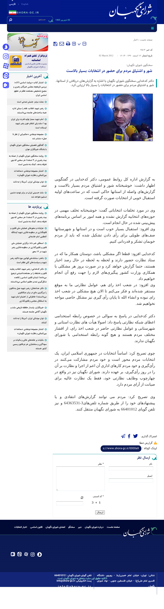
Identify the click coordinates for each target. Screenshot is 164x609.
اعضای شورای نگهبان (55, 527)
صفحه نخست (146, 40)
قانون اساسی (36, 527)
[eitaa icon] (5, 76)
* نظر (101, 463)
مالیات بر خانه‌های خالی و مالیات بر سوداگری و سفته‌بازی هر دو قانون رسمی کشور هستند (30, 344)
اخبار (135, 40)
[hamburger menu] (152, 28)
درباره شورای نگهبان (94, 527)
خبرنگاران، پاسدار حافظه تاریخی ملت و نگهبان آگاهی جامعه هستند (29, 309)
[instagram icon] (5, 56)
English (24, 4)
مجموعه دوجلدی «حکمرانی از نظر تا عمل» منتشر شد (30, 136)
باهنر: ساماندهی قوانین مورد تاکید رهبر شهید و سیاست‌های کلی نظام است (28, 260)
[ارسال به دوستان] (61, 43)
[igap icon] (5, 85)
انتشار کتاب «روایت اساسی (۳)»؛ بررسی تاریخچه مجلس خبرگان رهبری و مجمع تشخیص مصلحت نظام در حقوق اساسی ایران (30, 89)
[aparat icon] (5, 66)
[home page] (131, 11)
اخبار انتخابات (20, 527)
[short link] (121, 448)
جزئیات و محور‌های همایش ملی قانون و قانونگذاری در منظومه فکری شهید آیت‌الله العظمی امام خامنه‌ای (28, 232)
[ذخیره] (55, 44)
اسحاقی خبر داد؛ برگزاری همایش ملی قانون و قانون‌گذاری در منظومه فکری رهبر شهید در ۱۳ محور (29, 247)
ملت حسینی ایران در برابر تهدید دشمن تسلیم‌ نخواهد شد (28, 195)
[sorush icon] (5, 47)
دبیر (80, 527)
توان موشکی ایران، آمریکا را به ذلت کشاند (30, 184)
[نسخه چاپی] (68, 43)
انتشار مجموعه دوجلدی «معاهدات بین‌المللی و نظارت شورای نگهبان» (30, 173)
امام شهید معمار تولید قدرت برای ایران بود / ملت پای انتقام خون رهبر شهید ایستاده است (29, 123)
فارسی (12, 4)
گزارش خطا (145, 442)
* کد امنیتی (98, 496)
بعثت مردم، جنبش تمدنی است (30, 101)
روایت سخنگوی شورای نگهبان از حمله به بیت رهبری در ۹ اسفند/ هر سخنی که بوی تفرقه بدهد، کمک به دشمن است (28, 160)
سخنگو (71, 527)
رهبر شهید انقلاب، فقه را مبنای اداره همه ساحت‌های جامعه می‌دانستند (29, 110)
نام (150, 463)
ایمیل (149, 475)
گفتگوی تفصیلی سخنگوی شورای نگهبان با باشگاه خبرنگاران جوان (28, 147)
